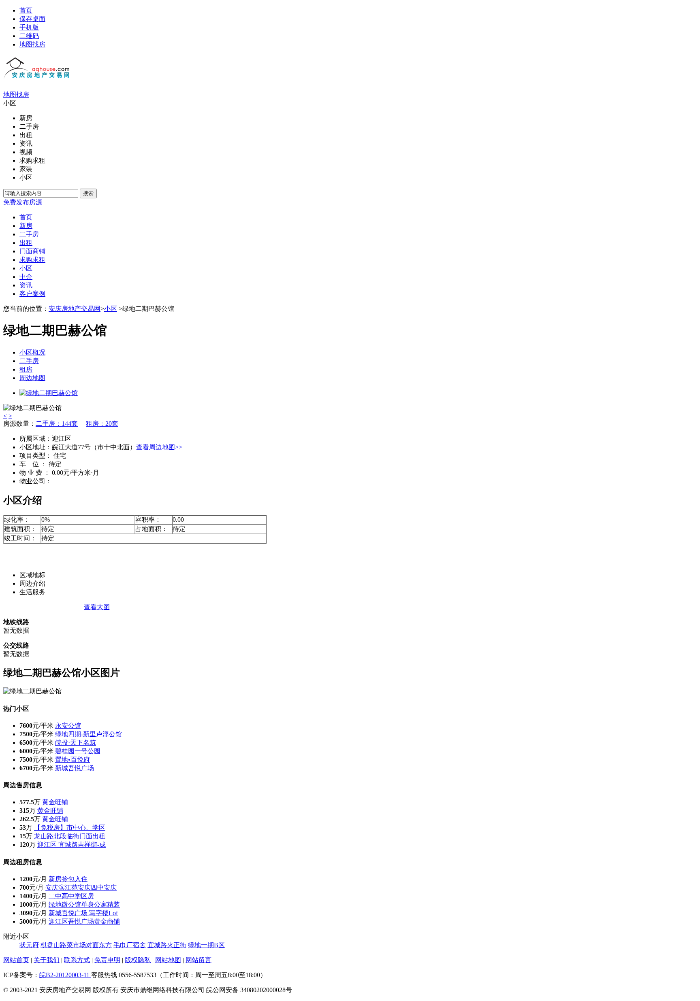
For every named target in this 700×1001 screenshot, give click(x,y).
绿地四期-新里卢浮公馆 (88, 734)
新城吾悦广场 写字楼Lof (83, 913)
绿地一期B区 (206, 944)
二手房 (29, 360)
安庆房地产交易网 (74, 308)
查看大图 (97, 607)
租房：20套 (102, 423)
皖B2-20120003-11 (65, 974)
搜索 (88, 193)
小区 (110, 308)
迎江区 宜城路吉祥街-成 (71, 844)
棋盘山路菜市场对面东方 (76, 944)
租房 (25, 369)
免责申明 (107, 959)
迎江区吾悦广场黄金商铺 (84, 921)
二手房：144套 (57, 423)
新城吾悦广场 (74, 768)
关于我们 (47, 959)
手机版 (29, 27)
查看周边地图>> (159, 447)
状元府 (29, 944)
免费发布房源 (22, 202)
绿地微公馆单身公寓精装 (84, 904)
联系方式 (77, 959)
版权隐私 (138, 959)
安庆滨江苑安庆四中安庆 (81, 887)
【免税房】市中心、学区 (69, 827)
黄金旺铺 (55, 802)
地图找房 (32, 44)
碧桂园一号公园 (77, 751)
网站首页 (16, 959)
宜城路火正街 (166, 944)
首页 (25, 10)
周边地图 (32, 377)
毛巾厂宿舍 (129, 944)
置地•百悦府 (72, 759)
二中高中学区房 (71, 896)
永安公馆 (68, 725)
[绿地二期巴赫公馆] (48, 392)
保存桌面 (32, 18)
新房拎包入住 (68, 879)
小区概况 (32, 352)
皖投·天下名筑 (75, 742)
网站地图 (168, 959)
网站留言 (198, 959)
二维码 (29, 35)
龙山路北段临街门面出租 (69, 836)
